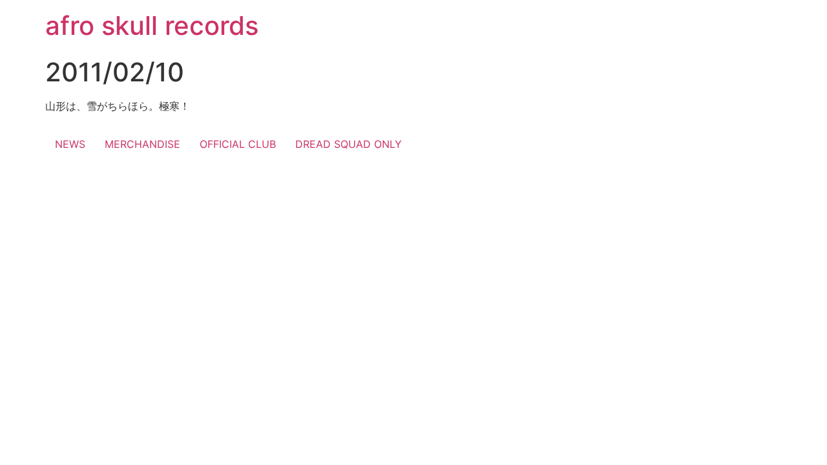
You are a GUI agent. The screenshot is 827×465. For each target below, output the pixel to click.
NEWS (70, 144)
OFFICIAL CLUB (238, 144)
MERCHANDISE (142, 144)
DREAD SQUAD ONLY (348, 144)
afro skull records (151, 25)
